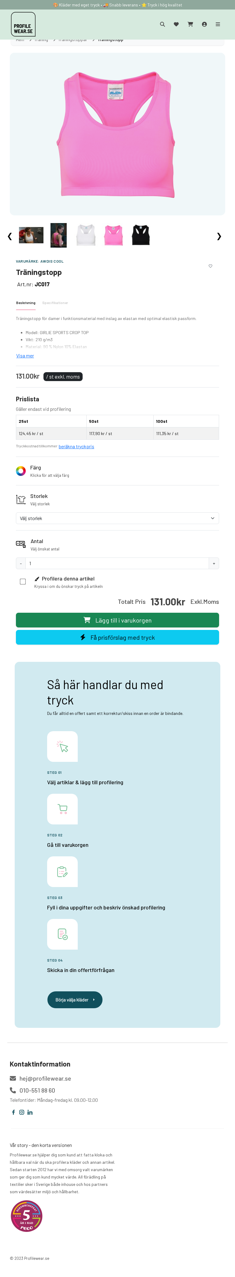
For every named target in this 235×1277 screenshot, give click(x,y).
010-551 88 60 (36, 1090)
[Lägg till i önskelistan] (210, 265)
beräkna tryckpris (76, 446)
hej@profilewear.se (44, 1078)
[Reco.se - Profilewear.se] (26, 1216)
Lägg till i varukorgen (123, 620)
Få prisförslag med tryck (123, 637)
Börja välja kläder (71, 999)
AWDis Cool (52, 261)
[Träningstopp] (117, 133)
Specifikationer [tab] (55, 302)
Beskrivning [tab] (25, 302)
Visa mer (25, 355)
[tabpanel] (117, 337)
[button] (117, 471)
